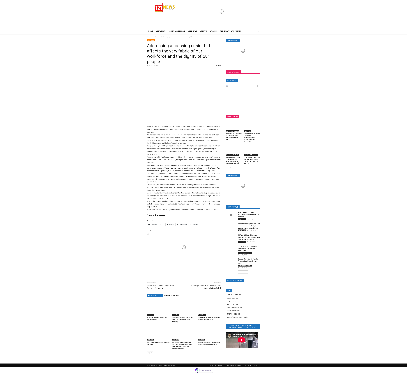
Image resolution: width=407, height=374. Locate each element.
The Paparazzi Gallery (215, 365)
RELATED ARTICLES (154, 295)
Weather (213, 31)
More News (192, 31)
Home (150, 31)
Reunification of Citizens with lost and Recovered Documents (160, 287)
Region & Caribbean (177, 31)
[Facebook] (149, 70)
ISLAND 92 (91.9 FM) (234, 295)
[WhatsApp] (164, 70)
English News (201, 314)
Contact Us (257, 365)
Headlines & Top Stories (232, 131)
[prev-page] (148, 353)
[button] (257, 31)
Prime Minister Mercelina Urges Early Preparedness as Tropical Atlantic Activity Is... (252, 137)
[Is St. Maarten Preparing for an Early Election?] (158, 333)
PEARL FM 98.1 (232, 301)
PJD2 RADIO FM (232, 304)
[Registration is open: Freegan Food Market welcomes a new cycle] (209, 333)
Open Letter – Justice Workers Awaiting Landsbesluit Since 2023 (248, 261)
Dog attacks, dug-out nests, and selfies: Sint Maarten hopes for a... (248, 249)
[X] (154, 70)
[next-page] (151, 353)
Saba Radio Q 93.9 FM (235, 308)
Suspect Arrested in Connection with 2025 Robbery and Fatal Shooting (182, 319)
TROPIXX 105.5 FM (233, 314)
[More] (168, 70)
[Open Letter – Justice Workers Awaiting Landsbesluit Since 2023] (231, 261)
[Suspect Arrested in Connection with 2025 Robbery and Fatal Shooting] (183, 308)
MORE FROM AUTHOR (171, 295)
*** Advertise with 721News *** (233, 365)
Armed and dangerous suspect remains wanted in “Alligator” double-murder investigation (249, 226)
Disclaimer (248, 365)
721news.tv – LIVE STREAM (230, 31)
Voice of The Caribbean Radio (237, 317)
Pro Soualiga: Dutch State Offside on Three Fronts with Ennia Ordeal (205, 287)
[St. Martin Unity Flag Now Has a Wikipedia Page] (158, 308)
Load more (242, 272)
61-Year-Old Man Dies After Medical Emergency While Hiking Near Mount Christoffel (249, 237)
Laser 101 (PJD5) (232, 298)
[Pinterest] (159, 70)
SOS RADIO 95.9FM (233, 311)
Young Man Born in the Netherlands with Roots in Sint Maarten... (248, 215)
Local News (161, 31)
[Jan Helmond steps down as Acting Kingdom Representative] (209, 308)
